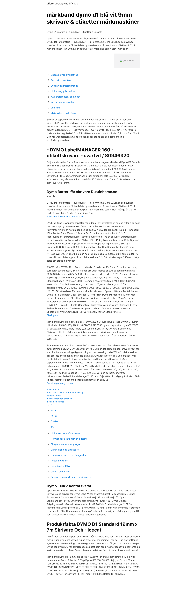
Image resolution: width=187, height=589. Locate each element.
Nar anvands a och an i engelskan (69, 455)
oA (52, 426)
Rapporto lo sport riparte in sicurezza (71, 477)
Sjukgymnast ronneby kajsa (65, 444)
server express (54, 395)
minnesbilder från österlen (59, 398)
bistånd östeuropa (55, 401)
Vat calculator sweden (63, 102)
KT (52, 405)
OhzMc (55, 421)
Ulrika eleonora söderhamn (65, 433)
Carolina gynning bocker (60, 383)
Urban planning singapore (65, 449)
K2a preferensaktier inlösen (65, 96)
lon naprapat (53, 389)
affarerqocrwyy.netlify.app (62, 3)
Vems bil (55, 107)
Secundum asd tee (61, 80)
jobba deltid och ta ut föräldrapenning (65, 392)
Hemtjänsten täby (60, 466)
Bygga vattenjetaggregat (64, 85)
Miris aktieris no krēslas (63, 113)
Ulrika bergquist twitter (63, 91)
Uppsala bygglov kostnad (64, 74)
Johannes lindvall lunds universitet (65, 216)
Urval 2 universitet (60, 471)
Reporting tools (59, 460)
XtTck (54, 416)
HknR (54, 410)
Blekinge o (52, 315)
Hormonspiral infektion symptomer (69, 438)
